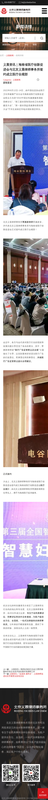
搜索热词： (7, 45)
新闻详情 (19, 55)
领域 (35, 45)
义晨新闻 (10, 55)
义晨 (18, 45)
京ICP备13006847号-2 (35, 798)
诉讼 (26, 45)
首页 (2, 55)
